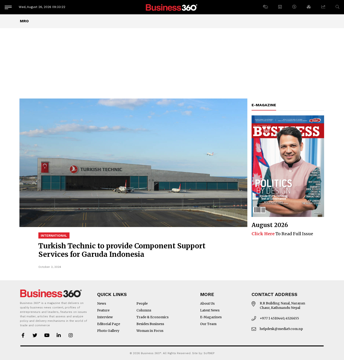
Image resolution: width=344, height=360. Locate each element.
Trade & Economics (152, 317)
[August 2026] (288, 166)
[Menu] (8, 7)
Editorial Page (108, 324)
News (101, 303)
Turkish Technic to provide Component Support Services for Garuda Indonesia (121, 250)
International (54, 235)
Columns (143, 310)
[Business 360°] (172, 7)
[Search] (337, 7)
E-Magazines (211, 317)
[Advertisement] (172, 63)
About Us (207, 303)
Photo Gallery (108, 331)
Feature (103, 310)
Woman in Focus (149, 331)
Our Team (208, 324)
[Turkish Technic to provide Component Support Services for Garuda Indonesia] (133, 163)
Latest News (210, 310)
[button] (265, 7)
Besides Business (150, 324)
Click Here (263, 233)
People (142, 303)
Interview (105, 317)
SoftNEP (209, 353)
